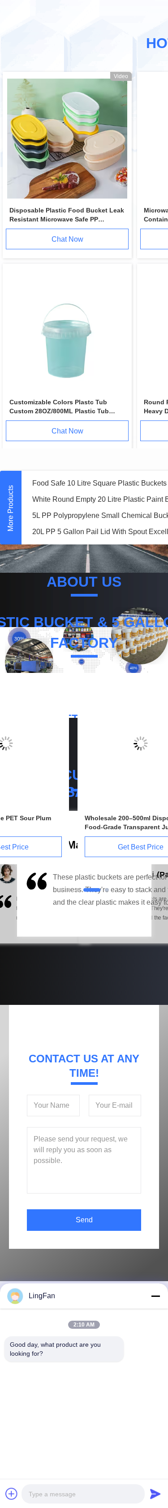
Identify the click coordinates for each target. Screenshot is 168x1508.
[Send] (155, 1494)
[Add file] (11, 1494)
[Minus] (155, 1296)
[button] (35, 902)
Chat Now (67, 239)
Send (84, 1220)
